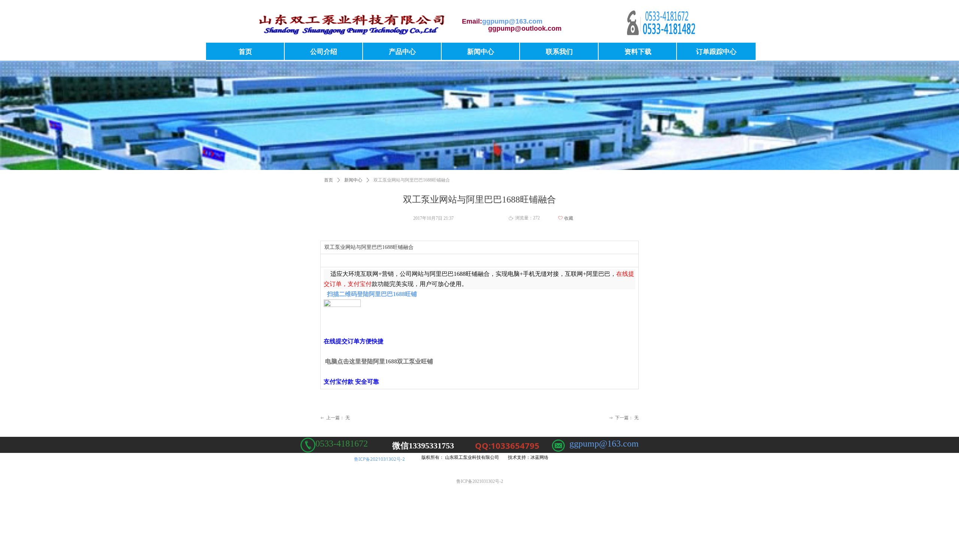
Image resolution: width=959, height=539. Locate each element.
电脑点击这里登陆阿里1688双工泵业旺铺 (379, 361)
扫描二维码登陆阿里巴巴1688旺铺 (372, 294)
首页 (328, 180)
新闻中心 (353, 180)
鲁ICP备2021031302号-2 (379, 459)
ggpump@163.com (604, 443)
